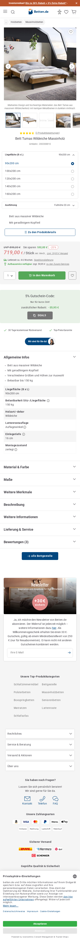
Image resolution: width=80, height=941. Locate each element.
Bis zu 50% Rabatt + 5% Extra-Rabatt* (45, 3)
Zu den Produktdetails (42, 232)
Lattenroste (49, 707)
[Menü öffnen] (5, 12)
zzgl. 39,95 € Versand (57, 253)
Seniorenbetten (51, 700)
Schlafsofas (21, 715)
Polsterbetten (22, 692)
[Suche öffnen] (12, 12)
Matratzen (20, 707)
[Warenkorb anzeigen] (74, 12)
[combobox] (9, 275)
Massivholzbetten (53, 692)
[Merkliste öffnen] (67, 12)
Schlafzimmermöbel (26, 684)
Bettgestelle (49, 684)
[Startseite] (38, 12)
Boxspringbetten (24, 700)
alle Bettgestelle (42, 555)
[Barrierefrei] (60, 12)
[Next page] (71, 66)
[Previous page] (8, 66)
